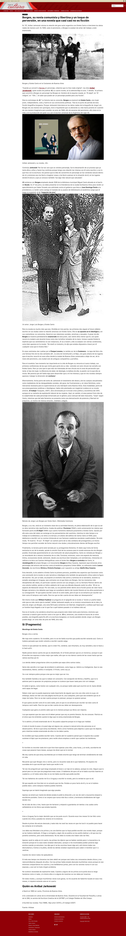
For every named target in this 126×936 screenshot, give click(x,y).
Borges (42, 88)
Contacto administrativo (59, 916)
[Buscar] (124, 5)
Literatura (25, 14)
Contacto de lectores (58, 919)
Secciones (31, 914)
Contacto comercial (58, 921)
